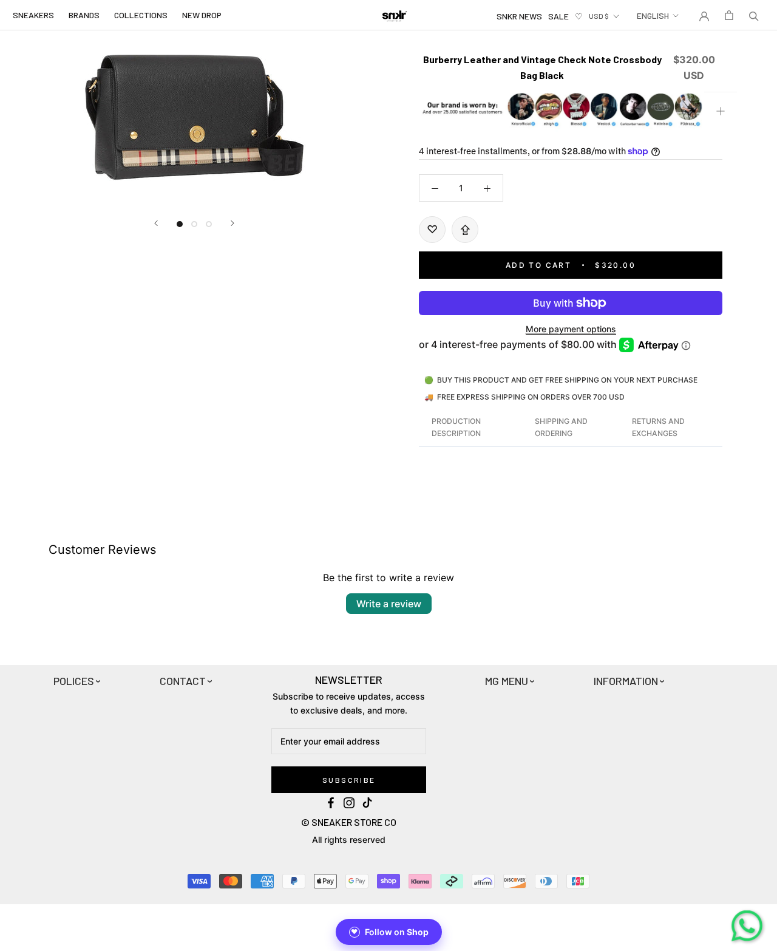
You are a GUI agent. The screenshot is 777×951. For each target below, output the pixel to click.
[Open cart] (729, 15)
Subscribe (349, 779)
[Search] (754, 15)
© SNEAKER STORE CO (348, 822)
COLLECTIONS (141, 15)
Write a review (388, 604)
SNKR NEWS (519, 16)
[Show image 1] (180, 224)
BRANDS (84, 15)
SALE (558, 16)
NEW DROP (202, 15)
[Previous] (156, 223)
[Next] (232, 223)
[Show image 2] (194, 224)
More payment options (571, 329)
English (653, 15)
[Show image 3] (209, 224)
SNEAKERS (33, 15)
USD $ (599, 16)
